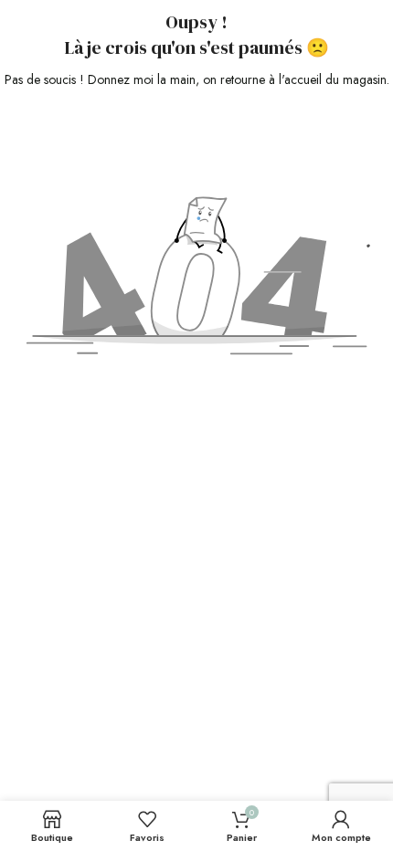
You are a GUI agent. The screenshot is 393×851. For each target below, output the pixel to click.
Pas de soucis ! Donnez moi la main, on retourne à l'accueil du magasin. (197, 79)
